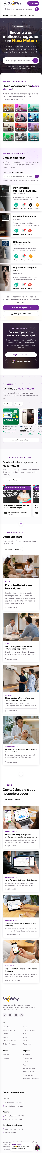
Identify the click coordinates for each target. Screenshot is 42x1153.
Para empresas (28, 1058)
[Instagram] (5, 1015)
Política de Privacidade (31, 1078)
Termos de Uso (28, 1075)
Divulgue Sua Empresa (22, 314)
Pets (24, 1034)
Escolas (5, 1034)
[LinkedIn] (10, 1015)
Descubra (22, 15)
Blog (24, 1065)
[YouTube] (16, 1015)
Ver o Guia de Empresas (19, 308)
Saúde (25, 1037)
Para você (26, 1055)
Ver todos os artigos (13, 799)
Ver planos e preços (19, 355)
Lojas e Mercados (29, 1030)
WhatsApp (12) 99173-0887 (15, 1103)
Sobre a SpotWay (29, 1068)
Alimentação (7, 1027)
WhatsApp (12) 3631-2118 (14, 1116)
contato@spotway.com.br (14, 1106)
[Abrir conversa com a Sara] (37, 1148)
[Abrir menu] (5, 3)
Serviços (18, 404)
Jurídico (25, 1027)
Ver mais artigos (12, 480)
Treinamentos (27, 1044)
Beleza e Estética (9, 1030)
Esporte (5, 1037)
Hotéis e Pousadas (9, 1044)
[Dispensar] (31, 1144)
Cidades (26, 1061)
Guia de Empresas (9, 15)
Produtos (7, 404)
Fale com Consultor (23, 362)
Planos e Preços (28, 1072)
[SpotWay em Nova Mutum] (14, 3)
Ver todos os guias (13, 549)
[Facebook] (21, 1015)
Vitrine (31, 15)
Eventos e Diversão (9, 1040)
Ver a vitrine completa (21, 440)
